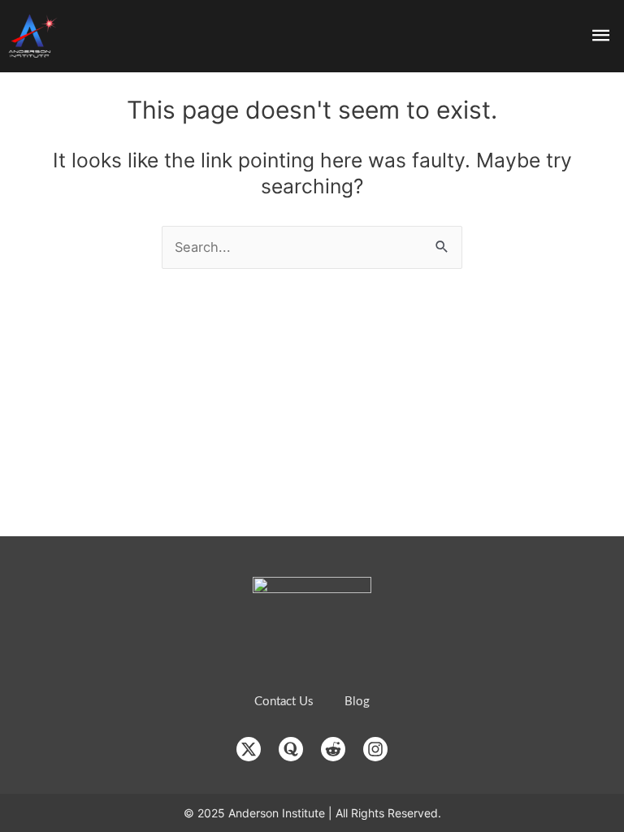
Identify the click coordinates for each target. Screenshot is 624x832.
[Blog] (357, 702)
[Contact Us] (284, 702)
